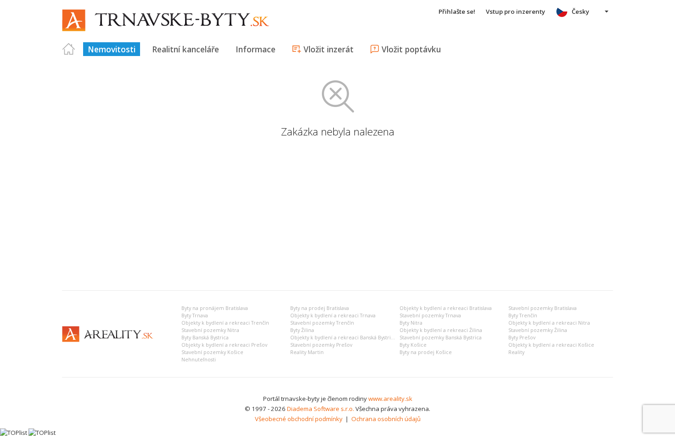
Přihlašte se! (457, 11)
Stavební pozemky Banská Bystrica (440, 337)
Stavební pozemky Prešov (321, 345)
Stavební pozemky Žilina (537, 330)
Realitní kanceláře (185, 49)
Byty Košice (413, 345)
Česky (580, 11)
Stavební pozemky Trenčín (322, 323)
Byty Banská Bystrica (205, 337)
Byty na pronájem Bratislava (214, 308)
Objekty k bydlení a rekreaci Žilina (440, 330)
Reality (516, 352)
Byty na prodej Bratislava (319, 308)
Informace (256, 49)
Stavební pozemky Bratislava (542, 308)
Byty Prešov (521, 337)
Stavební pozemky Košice (212, 352)
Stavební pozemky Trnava (430, 315)
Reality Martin (307, 352)
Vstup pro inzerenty (515, 11)
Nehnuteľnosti (198, 359)
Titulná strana (69, 49)
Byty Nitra (410, 323)
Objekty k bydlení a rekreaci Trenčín (225, 323)
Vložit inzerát (329, 49)
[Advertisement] (337, 214)
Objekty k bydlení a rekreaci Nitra (549, 323)
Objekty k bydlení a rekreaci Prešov (224, 345)
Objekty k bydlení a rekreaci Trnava (333, 315)
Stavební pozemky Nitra (210, 330)
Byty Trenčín (522, 315)
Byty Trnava (194, 315)
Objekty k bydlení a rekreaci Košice (551, 345)
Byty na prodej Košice (425, 352)
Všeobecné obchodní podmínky (299, 419)
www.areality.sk (390, 398)
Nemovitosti (111, 49)
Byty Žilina (302, 330)
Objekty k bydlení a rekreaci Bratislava (445, 308)
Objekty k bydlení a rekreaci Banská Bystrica (343, 337)
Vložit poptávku (411, 49)
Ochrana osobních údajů (386, 419)
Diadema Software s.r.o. (320, 409)
